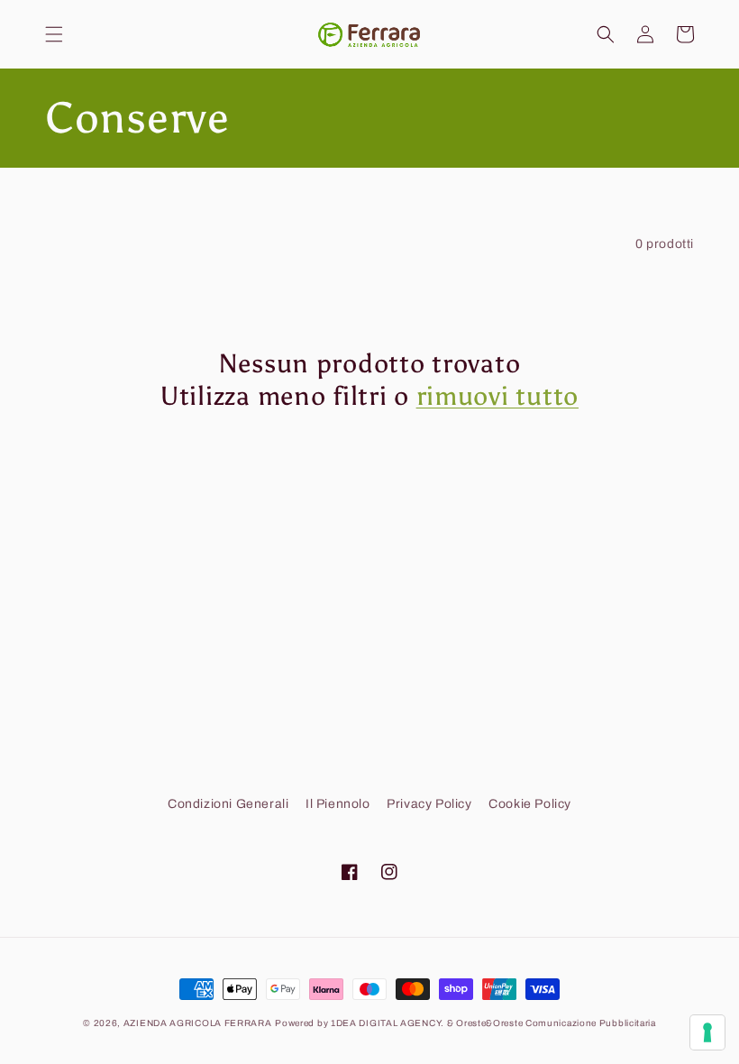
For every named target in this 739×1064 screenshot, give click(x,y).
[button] (54, 34)
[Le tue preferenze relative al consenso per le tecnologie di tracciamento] (707, 1032)
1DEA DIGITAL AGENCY (386, 1023)
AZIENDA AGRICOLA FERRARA (197, 1023)
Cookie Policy (529, 804)
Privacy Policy (429, 804)
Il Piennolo (338, 804)
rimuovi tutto (497, 396)
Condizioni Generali (228, 804)
